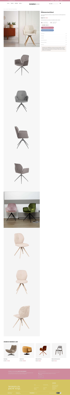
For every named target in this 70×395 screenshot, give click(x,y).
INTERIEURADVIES (45, 384)
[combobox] (53, 3)
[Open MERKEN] (13, 3)
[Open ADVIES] (21, 3)
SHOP (35, 384)
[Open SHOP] (9, 3)
